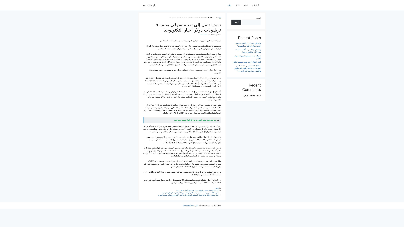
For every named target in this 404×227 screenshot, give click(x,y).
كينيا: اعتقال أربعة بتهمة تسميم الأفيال (247, 62)
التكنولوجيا (212, 190)
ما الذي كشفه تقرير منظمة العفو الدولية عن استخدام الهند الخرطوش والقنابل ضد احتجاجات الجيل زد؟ (247, 68)
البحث (258, 18)
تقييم (192, 190)
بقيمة (207, 190)
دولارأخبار (188, 190)
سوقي (182, 190)
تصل (196, 190)
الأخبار (237, 5)
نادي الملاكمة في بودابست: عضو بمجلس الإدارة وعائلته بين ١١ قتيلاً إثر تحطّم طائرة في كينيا (190, 193)
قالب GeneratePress (190, 206)
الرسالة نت (149, 5)
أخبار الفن (255, 5)
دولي (229, 5)
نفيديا (177, 190)
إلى (217, 190)
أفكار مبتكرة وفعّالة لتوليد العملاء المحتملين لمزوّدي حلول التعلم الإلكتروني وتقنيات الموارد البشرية (188, 195)
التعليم (246, 5)
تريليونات (201, 190)
